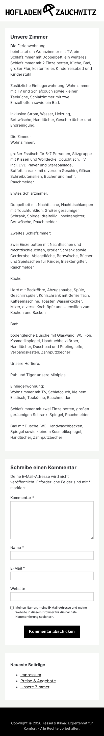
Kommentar (22, 497)
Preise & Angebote (38, 680)
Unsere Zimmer (34, 686)
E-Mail (17, 568)
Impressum (30, 674)
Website (17, 588)
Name (17, 547)
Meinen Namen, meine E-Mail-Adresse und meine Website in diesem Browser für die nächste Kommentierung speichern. (51, 612)
